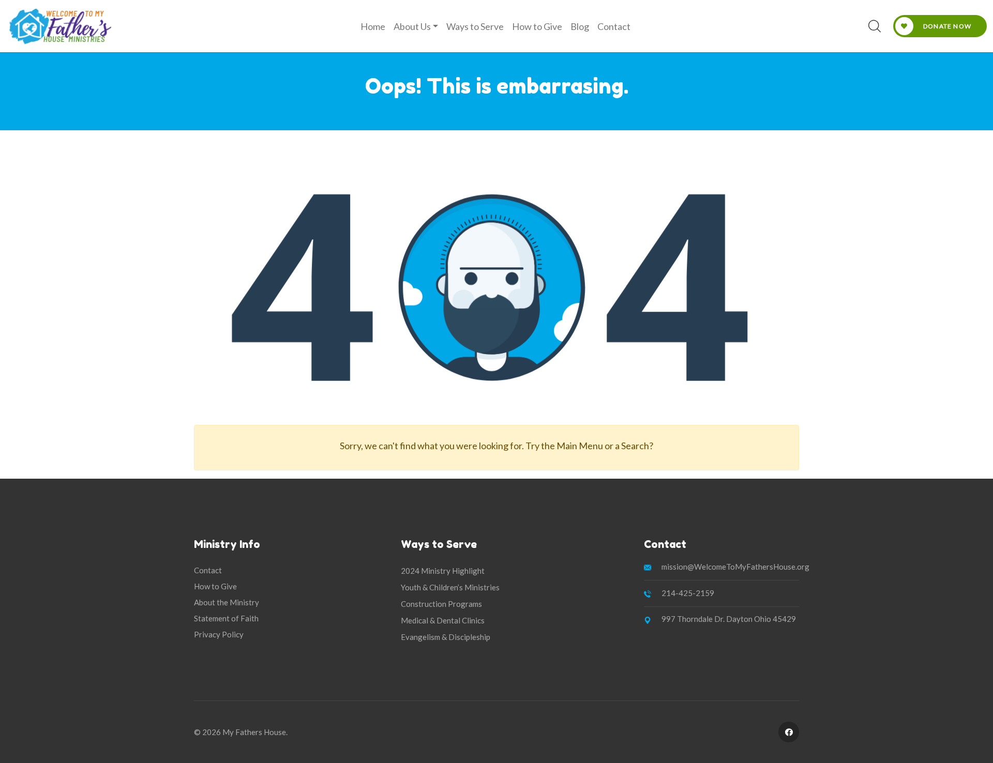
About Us (412, 26)
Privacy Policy (219, 634)
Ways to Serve (475, 26)
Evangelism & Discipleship (445, 637)
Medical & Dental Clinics (443, 620)
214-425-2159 (687, 593)
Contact (613, 26)
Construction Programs (441, 603)
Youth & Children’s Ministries (450, 587)
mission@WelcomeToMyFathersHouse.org (735, 566)
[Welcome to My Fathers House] (60, 26)
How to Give (537, 26)
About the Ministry (226, 602)
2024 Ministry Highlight (443, 570)
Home (372, 26)
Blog (579, 26)
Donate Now (946, 26)
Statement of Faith (226, 618)
